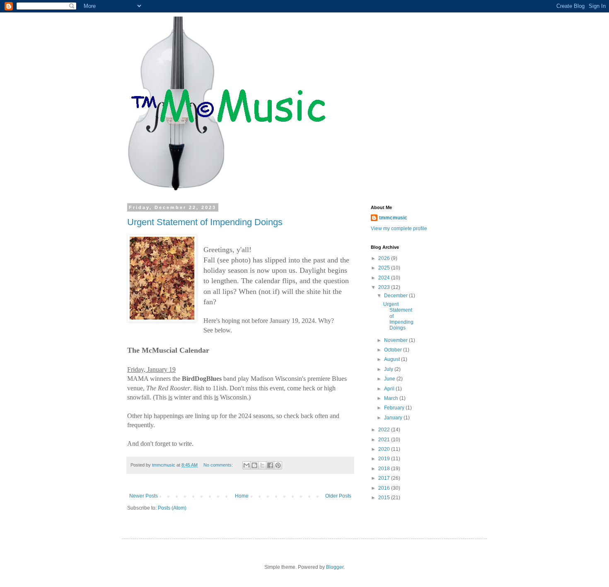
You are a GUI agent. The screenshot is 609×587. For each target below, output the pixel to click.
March (391, 398)
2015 (384, 497)
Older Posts (338, 496)
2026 (384, 258)
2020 (384, 449)
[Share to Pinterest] (278, 465)
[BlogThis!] (254, 465)
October (393, 350)
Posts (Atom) (172, 508)
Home (242, 496)
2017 (384, 478)
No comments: (218, 464)
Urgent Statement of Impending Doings (205, 222)
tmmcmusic (393, 218)
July (389, 369)
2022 (384, 430)
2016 (384, 488)
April (390, 389)
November (396, 340)
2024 (384, 278)
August (392, 359)
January (394, 418)
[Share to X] (262, 465)
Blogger (334, 567)
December (396, 295)
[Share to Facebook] (270, 465)
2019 (384, 459)
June (390, 379)
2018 (384, 469)
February (395, 408)
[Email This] (246, 465)
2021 (384, 440)
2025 (384, 268)
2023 (384, 287)
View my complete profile (399, 228)
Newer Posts (143, 496)
